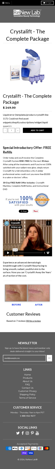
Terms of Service (27, 398)
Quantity (7, 126)
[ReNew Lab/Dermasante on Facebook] (23, 433)
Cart (48, 3)
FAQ (27, 384)
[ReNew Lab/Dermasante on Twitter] (18, 433)
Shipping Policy (27, 394)
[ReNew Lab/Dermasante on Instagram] (27, 433)
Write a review (33, 320)
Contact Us (27, 388)
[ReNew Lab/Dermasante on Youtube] (37, 433)
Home (27, 374)
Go (49, 358)
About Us (27, 381)
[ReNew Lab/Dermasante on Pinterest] (32, 433)
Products (27, 378)
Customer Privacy (27, 391)
